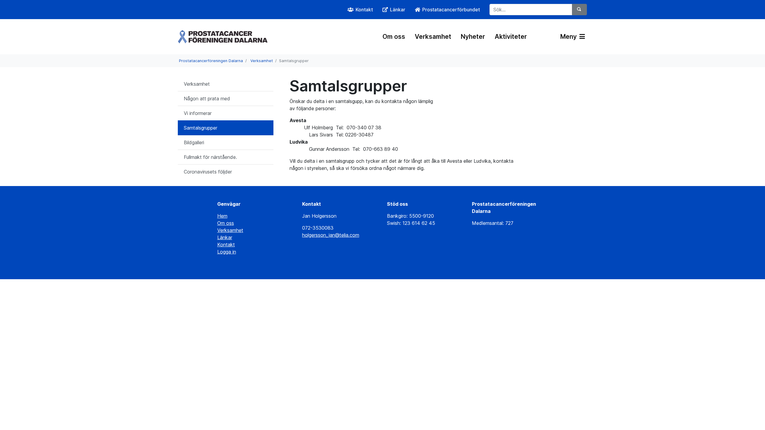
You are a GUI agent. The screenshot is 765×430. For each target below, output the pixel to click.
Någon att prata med (207, 99)
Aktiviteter (511, 36)
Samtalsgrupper (200, 128)
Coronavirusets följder (208, 172)
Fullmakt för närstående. (210, 157)
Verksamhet (433, 36)
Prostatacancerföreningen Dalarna (211, 61)
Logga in (226, 252)
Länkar (224, 237)
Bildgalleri (194, 142)
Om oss (393, 36)
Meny (569, 36)
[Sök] (579, 9)
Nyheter (473, 36)
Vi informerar (198, 113)
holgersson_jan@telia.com (330, 235)
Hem (222, 216)
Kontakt (226, 245)
